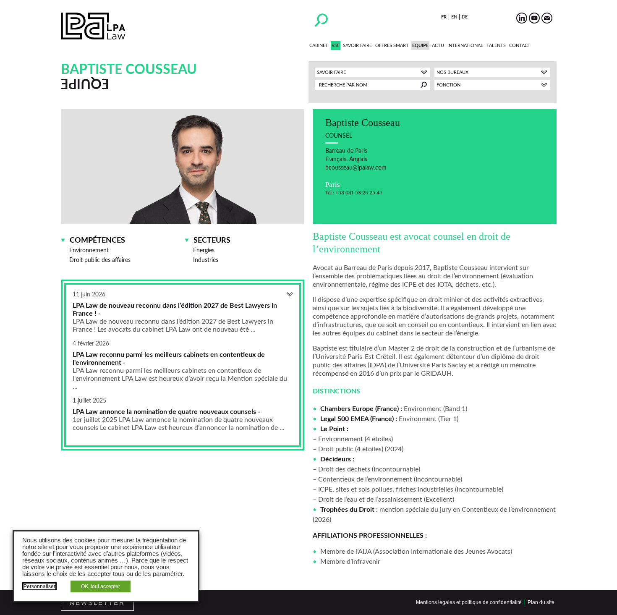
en (454, 17)
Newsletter (97, 602)
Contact (520, 45)
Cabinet (318, 45)
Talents (496, 45)
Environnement (89, 250)
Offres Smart (392, 45)
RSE (336, 45)
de (465, 17)
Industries (205, 260)
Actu (438, 45)
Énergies (203, 250)
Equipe (420, 45)
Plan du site (541, 602)
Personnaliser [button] (39, 586)
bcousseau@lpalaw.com (356, 168)
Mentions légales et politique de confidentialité (469, 602)
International (465, 45)
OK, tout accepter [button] (100, 586)
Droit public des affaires (100, 260)
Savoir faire (357, 45)
